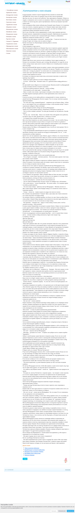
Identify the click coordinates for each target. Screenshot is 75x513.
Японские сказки (11, 51)
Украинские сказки (11, 44)
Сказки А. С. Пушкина (12, 41)
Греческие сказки (11, 22)
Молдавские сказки (11, 34)
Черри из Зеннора (29, 455)
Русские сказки (10, 39)
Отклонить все (62, 511)
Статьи (8, 53)
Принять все (70, 511)
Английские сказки (12, 10)
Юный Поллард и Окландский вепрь (35, 450)
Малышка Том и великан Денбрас (34, 451)
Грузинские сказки (11, 24)
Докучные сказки (11, 27)
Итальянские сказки (12, 29)
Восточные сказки (11, 20)
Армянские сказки (11, 12)
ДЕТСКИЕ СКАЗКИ (67, 469)
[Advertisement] (37, 492)
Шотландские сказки (12, 48)
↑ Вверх (25, 459)
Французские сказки (12, 46)
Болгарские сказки (11, 17)
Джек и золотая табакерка (32, 448)
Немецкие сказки (11, 36)
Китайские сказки (11, 32)
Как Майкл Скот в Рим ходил (32, 453)
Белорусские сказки (11, 15)
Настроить (53, 511)
